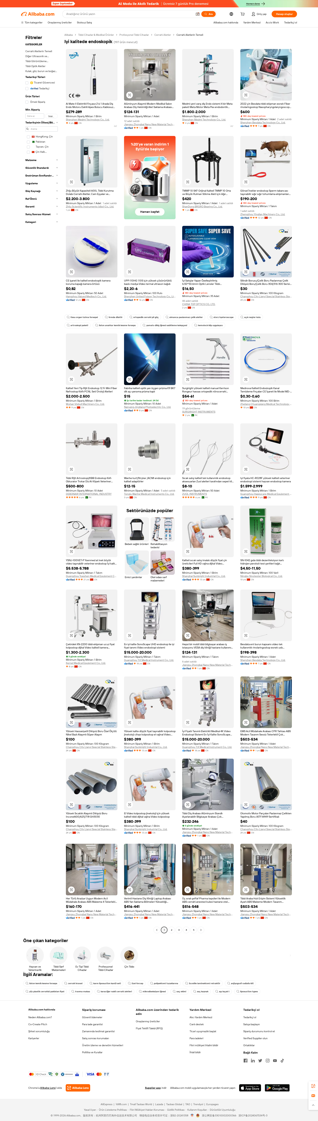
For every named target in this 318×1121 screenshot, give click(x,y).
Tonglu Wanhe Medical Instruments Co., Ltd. (149, 493)
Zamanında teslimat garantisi (98, 1031)
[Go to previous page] (156, 930)
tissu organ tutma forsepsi (84, 317)
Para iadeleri (196, 1038)
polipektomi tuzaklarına (166, 983)
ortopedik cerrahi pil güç (146, 317)
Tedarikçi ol (249, 1017)
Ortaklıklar (249, 1045)
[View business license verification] (192, 1115)
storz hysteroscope (223, 317)
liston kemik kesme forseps (43, 983)
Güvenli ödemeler (92, 1017)
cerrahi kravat (75, 983)
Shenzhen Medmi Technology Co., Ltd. (87, 119)
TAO (187, 1104)
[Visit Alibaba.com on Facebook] (245, 1060)
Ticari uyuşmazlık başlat (203, 1031)
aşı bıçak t (224, 991)
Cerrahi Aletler (162, 34)
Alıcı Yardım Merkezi (201, 1017)
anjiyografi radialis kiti (242, 983)
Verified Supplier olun (255, 1038)
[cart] (243, 14)
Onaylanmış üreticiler (148, 1021)
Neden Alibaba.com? (40, 1017)
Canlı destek (197, 1024)
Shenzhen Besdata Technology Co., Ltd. (262, 122)
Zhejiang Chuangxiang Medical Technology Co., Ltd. (266, 404)
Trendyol (198, 1104)
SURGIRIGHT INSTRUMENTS (198, 411)
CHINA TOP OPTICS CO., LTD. (198, 304)
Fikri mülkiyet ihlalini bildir (204, 1045)
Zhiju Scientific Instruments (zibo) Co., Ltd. (90, 206)
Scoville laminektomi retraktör (204, 983)
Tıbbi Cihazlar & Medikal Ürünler (96, 34)
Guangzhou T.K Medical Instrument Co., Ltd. (149, 660)
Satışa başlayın (251, 1024)
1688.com (121, 1104)
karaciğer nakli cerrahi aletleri (116, 991)
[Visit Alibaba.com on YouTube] (275, 1060)
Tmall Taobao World (141, 1104)
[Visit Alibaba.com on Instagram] (267, 1060)
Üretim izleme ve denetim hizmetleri (102, 1045)
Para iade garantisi (92, 1024)
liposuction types (249, 991)
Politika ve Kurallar (92, 1052)
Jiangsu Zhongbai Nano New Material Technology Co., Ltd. (150, 124)
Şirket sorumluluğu (39, 1031)
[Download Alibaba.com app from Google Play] (277, 1088)
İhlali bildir (195, 1052)
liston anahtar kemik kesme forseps (117, 325)
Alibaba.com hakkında (41, 1009)
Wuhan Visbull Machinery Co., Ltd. (85, 404)
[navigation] (41, 483)
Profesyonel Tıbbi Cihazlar (134, 34)
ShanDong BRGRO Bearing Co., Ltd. (202, 206)
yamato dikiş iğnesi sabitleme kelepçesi (166, 325)
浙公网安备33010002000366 (219, 1115)
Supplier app (153, 1087)
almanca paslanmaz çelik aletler (186, 317)
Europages (212, 1104)
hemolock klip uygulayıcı (210, 325)
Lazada (159, 1104)
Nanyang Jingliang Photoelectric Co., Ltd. (147, 406)
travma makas (82, 991)
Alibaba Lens (48, 1087)
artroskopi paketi (79, 325)
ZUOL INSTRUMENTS (194, 493)
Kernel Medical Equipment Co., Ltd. (86, 663)
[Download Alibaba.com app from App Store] (250, 1088)
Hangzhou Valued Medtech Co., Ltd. (86, 296)
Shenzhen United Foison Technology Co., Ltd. (150, 296)
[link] (313, 1086)
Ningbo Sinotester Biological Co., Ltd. (261, 576)
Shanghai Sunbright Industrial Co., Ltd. (203, 576)
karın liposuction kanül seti (107, 983)
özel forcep (137, 983)
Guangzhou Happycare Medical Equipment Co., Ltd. (266, 493)
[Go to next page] (201, 930)
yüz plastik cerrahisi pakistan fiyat (46, 991)
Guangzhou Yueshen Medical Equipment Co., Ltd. (91, 576)
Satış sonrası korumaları (95, 1038)
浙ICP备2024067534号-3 (253, 1115)
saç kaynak (202, 991)
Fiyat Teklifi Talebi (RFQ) (149, 1028)
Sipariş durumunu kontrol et (259, 1031)
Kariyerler (33, 1038)
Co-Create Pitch (37, 1024)
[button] (197, 14)
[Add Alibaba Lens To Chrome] (78, 1088)
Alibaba (68, 34)
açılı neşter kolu (252, 317)
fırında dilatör (116, 317)
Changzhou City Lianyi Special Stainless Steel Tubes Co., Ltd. (266, 296)
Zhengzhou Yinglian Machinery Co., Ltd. (262, 214)
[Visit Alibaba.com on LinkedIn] (253, 1060)
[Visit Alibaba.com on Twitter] (260, 1060)
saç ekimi (181, 991)
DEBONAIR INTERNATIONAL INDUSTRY (89, 493)
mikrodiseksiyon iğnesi (154, 991)
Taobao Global (174, 1104)
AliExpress (106, 1104)
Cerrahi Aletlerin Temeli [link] (189, 34)
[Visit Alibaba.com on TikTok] (282, 1060)
